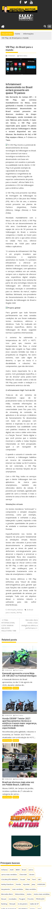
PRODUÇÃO (40, 899)
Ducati (22, 879)
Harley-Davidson (7, 884)
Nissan (3, 899)
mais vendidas (17, 889)
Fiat (28, 879)
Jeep (33, 884)
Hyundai (26, 884)
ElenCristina (23, 56)
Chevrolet (23, 874)
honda (18, 884)
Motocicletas (19, 894)
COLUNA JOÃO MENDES (9, 879)
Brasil (24, 870)
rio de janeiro (22, 904)
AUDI (11, 870)
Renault (12, 904)
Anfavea (4, 870)
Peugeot (22, 899)
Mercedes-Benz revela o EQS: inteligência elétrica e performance (30, 624)
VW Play (19, 613)
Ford (34, 879)
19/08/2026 (8, 670)
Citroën (31, 874)
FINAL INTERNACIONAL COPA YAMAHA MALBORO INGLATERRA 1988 (8, 625)
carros (31, 870)
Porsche (31, 899)
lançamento (5, 889)
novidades (13, 899)
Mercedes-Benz (7, 894)
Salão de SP (34, 904)
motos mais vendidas (42, 894)
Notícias (20, 610)
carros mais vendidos (9, 874)
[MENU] (49, 26)
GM (39, 879)
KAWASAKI (41, 884)
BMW (18, 870)
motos (29, 894)
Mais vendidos (31, 889)
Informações (12, 610)
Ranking (4, 904)
